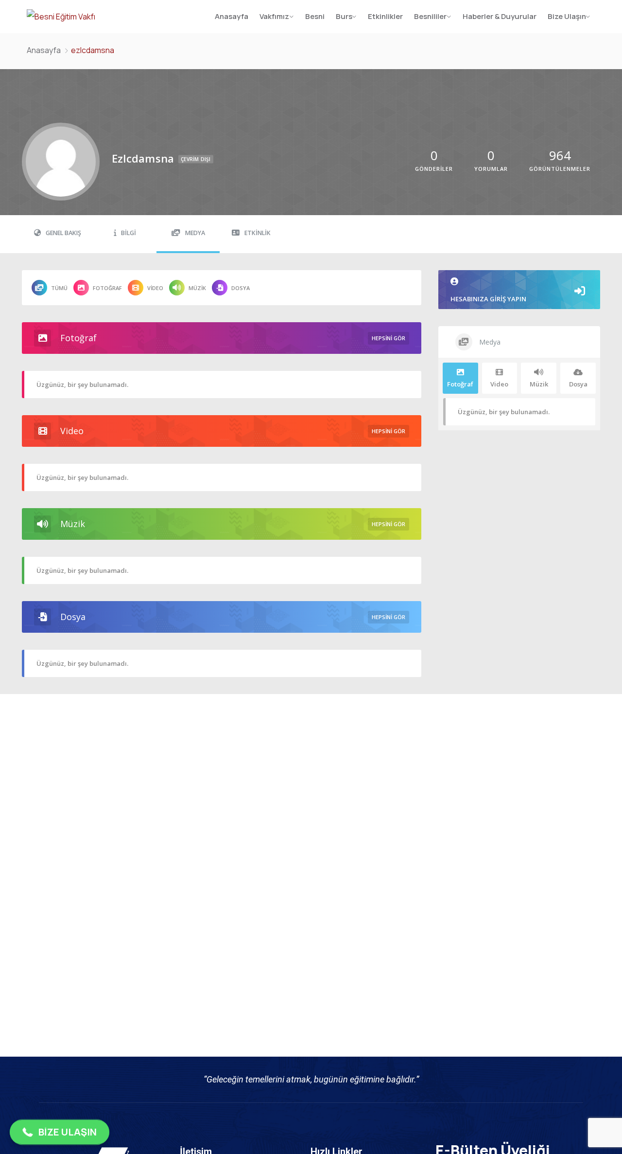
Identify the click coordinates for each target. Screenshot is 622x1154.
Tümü (59, 288)
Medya (195, 233)
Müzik (197, 288)
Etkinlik (257, 233)
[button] (59, 1132)
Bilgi (128, 233)
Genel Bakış (63, 233)
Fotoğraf (107, 288)
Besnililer (430, 16)
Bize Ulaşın (567, 16)
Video (155, 288)
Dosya (240, 288)
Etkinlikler (385, 16)
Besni (315, 16)
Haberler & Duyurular (499, 16)
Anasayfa (231, 16)
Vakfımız (274, 16)
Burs (344, 16)
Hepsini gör (388, 338)
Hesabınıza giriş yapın (488, 298)
